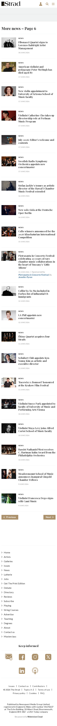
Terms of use (44, 689)
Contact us (9, 632)
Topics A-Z (29, 689)
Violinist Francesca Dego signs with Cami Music (35, 500)
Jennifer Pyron (25, 277)
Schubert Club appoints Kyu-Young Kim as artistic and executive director (34, 361)
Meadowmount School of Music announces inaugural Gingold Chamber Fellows (35, 476)
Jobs (6, 579)
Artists (7, 556)
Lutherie (8, 574)
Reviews (8, 596)
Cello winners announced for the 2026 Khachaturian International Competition (36, 234)
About (7, 627)
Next (51, 517)
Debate (7, 587)
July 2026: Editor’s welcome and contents (36, 141)
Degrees (8, 623)
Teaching (8, 618)
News (21, 38)
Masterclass (10, 636)
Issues (7, 565)
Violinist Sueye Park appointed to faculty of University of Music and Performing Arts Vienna (36, 406)
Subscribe (9, 601)
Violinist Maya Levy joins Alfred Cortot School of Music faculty (36, 430)
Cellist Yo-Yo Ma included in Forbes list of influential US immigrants (34, 293)
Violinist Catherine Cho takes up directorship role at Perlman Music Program (36, 118)
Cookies (33, 693)
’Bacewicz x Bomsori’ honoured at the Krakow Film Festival (36, 384)
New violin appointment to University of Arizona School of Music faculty (35, 94)
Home (7, 552)
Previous (12, 517)
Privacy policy (19, 693)
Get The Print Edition (14, 583)
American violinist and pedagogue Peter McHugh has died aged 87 (35, 69)
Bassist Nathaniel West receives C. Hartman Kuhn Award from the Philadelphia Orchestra (37, 452)
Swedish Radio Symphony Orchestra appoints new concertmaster (32, 164)
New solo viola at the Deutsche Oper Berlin (35, 211)
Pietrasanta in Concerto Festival (33, 275)
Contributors (38, 686)
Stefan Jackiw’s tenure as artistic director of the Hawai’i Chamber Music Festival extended (36, 188)
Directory (9, 592)
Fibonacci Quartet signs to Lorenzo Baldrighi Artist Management (33, 45)
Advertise (9, 614)
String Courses (11, 609)
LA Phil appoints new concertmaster (30, 317)
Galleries (8, 561)
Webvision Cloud (35, 717)
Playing (7, 605)
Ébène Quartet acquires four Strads (34, 338)
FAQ (42, 693)
